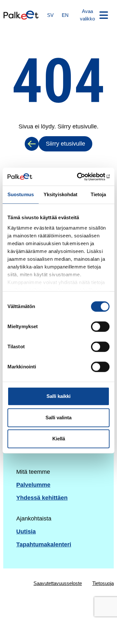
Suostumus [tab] (20, 194)
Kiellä (58, 438)
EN (65, 15)
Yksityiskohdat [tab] (60, 194)
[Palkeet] (21, 15)
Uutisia (26, 531)
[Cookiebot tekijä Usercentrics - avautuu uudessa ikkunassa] (83, 177)
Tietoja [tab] (98, 194)
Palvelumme (33, 485)
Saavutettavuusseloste (57, 583)
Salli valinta (59, 417)
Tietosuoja (103, 583)
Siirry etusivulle (65, 143)
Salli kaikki (58, 396)
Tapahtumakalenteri (43, 544)
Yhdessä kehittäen (42, 498)
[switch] (100, 326)
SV (50, 15)
